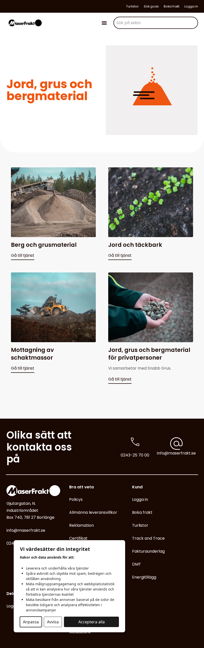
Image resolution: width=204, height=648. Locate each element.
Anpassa (31, 622)
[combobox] (155, 23)
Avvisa (53, 622)
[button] (104, 23)
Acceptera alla (91, 622)
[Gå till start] (25, 22)
